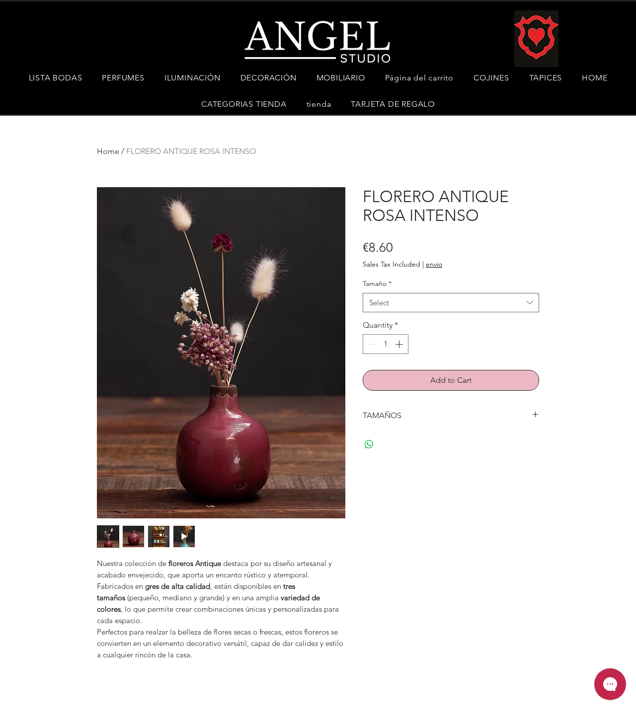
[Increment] (400, 344)
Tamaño (377, 283)
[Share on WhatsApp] (369, 444)
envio (434, 264)
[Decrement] (371, 344)
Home (108, 151)
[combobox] (451, 302)
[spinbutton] (385, 344)
